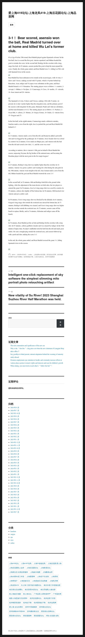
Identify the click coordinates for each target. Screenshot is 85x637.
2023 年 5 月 (14, 494)
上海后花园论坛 (32, 567)
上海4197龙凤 (26, 563)
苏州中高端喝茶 (50, 257)
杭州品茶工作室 (49, 598)
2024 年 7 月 (14, 457)
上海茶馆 (54, 576)
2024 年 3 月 (14, 468)
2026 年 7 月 (14, 410)
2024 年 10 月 (15, 448)
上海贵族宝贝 (25, 581)
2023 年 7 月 (14, 492)
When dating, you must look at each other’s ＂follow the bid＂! (31, 366)
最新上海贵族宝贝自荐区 (18, 598)
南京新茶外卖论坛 (31, 589)
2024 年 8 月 (14, 454)
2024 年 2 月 (14, 471)
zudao (30, 254)
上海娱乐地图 (35, 572)
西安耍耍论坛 (39, 615)
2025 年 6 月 (14, 425)
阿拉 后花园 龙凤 (52, 615)
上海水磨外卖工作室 (16, 576)
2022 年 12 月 (15, 509)
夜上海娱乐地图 (15, 594)
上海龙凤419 (14, 585)
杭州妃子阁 (27, 602)
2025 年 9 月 (14, 416)
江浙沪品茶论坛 (39, 257)
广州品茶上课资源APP (42, 594)
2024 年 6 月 (14, 460)
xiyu (11, 540)
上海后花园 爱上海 (54, 563)
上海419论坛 (14, 563)
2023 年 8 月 (14, 489)
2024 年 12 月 (15, 442)
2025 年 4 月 (14, 431)
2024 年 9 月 (14, 451)
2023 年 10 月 (15, 483)
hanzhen (13, 531)
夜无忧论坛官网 (51, 254)
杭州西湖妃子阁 (28, 257)
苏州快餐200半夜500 (17, 611)
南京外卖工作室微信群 (52, 585)
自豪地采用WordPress (50, 631)
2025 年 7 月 (14, 422)
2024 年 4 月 (14, 465)
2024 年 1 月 (14, 474)
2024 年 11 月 (15, 445)
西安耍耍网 (27, 615)
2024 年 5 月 (14, 463)
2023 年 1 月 (14, 506)
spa (11, 537)
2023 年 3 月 (14, 500)
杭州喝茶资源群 (15, 602)
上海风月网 (54, 581)
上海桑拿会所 (48, 572)
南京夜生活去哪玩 (15, 589)
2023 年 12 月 (15, 477)
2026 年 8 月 (14, 407)
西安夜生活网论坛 (47, 611)
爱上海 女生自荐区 (16, 607)
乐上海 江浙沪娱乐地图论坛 (31, 585)
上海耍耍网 (31, 576)
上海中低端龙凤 (39, 563)
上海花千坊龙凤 (43, 576)
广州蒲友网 (57, 594)
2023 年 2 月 (14, 503)
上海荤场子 (13, 581)
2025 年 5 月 (14, 428)
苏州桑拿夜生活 (33, 611)
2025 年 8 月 (14, 419)
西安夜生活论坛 (15, 615)
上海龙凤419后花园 (39, 254)
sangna (12, 534)
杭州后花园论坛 (35, 598)
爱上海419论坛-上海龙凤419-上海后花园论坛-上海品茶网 (42, 14)
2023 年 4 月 (14, 497)
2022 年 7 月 (14, 512)
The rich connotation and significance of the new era (27, 345)
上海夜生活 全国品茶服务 (18, 572)
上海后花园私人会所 (16, 567)
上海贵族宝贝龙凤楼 (39, 581)
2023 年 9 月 (14, 486)
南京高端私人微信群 (48, 589)
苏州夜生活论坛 (45, 607)
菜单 (11, 25)
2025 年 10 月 (15, 413)
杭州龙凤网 (52, 602)
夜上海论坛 (27, 594)
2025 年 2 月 (14, 436)
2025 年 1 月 (14, 439)
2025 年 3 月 (14, 434)
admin (13, 254)
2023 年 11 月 (15, 480)
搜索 (10, 318)
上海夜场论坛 (45, 567)
